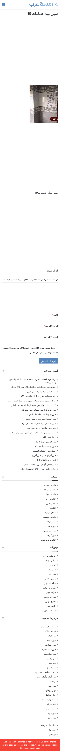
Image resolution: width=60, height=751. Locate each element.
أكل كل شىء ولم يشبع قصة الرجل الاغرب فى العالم (33, 405)
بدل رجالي (51, 658)
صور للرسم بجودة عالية (46, 442)
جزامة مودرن (50, 592)
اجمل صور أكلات (49, 437)
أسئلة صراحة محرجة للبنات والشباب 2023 (37, 396)
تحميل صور (51, 503)
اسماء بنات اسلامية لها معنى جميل (41, 391)
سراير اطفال (50, 578)
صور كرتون (51, 535)
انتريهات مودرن (49, 556)
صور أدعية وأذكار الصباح (46, 677)
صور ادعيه (51, 636)
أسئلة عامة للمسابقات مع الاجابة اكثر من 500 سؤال (33, 387)
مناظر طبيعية (50, 512)
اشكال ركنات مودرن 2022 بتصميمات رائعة (38, 469)
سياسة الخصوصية (48, 725)
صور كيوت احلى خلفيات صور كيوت (41, 419)
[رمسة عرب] (41, 4)
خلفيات (53, 508)
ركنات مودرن (50, 606)
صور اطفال (51, 667)
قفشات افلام (50, 631)
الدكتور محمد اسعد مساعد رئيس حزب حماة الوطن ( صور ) (31, 401)
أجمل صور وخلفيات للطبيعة (44, 451)
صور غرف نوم (50, 597)
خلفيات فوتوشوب (48, 540)
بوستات (53, 681)
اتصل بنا (52, 730)
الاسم (55, 315)
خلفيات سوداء (50, 490)
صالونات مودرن (49, 583)
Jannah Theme (11, 742)
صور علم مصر (50, 531)
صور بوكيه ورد (50, 654)
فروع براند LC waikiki (46, 460)
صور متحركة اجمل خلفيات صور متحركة (39, 410)
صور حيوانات (50, 521)
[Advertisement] (30, 53)
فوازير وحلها (51, 690)
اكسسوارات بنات (49, 699)
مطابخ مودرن (50, 601)
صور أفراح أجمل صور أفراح (44, 455)
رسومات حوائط (49, 588)
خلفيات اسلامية (49, 517)
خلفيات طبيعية (50, 485)
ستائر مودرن (50, 560)
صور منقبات (51, 640)
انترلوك (53, 565)
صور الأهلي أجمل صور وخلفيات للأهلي (39, 464)
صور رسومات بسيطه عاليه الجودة (41, 414)
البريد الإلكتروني (51, 326)
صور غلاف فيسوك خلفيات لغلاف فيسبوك (38, 423)
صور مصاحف (50, 645)
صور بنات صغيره (49, 649)
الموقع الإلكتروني (51, 337)
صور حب (52, 686)
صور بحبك (51, 718)
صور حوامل (51, 713)
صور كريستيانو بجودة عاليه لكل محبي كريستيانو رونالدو (33, 432)
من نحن (52, 734)
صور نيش (52, 569)
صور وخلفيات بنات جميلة (45, 446)
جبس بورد (51, 574)
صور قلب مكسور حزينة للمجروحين (41, 428)
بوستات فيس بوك (48, 626)
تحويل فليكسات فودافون (45, 672)
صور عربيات (51, 708)
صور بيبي (52, 526)
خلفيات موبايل (50, 494)
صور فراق (51, 704)
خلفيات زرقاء (50, 499)
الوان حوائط (51, 695)
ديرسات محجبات (49, 610)
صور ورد (52, 663)
